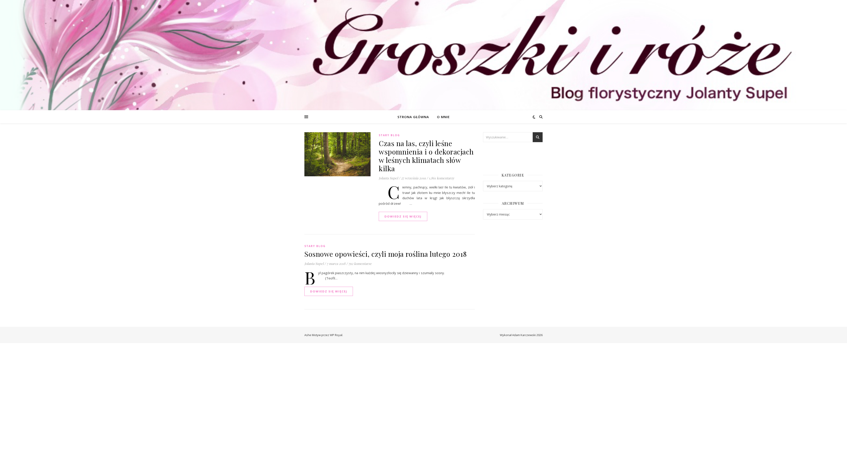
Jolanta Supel (388, 178)
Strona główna (413, 117)
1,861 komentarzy (441, 178)
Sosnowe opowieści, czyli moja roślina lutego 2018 (385, 253)
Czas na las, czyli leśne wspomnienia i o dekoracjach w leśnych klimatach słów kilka (426, 155)
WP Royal (336, 335)
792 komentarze (360, 263)
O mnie (443, 117)
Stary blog (389, 135)
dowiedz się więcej (403, 216)
